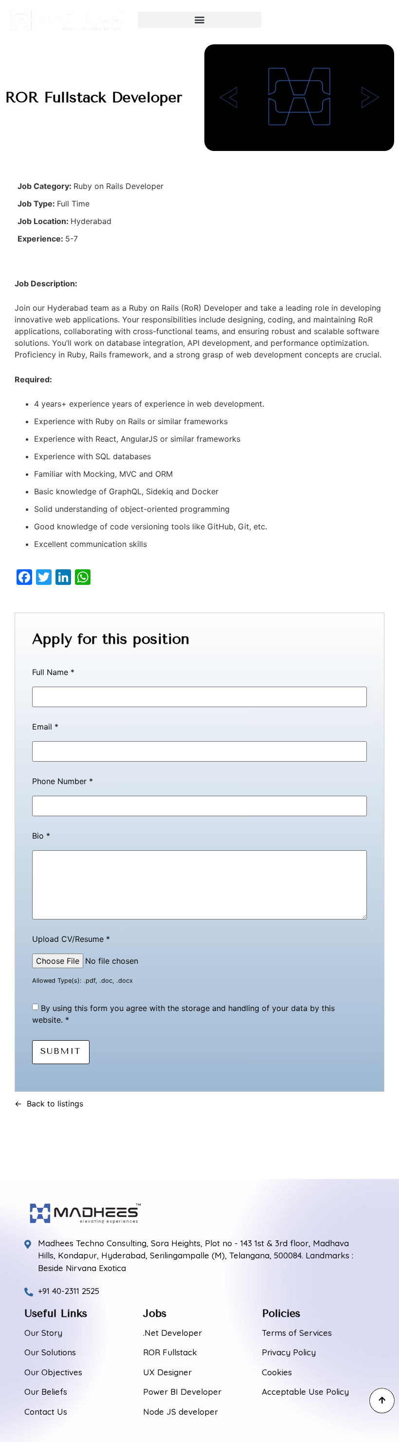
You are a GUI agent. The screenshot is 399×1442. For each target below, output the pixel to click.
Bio (41, 836)
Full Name (53, 672)
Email (45, 727)
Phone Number (62, 781)
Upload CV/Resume (71, 939)
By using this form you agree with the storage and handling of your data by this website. (183, 1014)
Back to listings (55, 1103)
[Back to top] (382, 1400)
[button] (199, 20)
